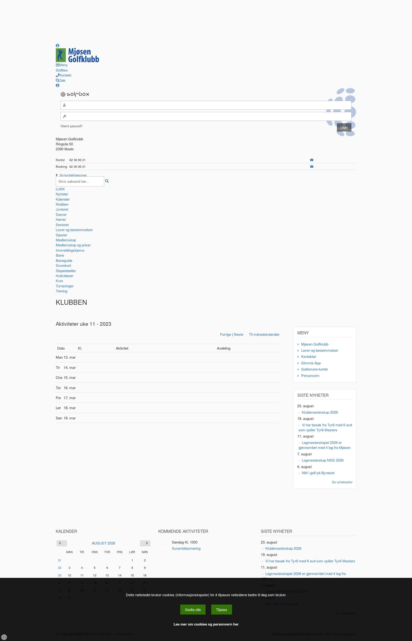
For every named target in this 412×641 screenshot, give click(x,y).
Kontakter (308, 356)
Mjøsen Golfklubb (314, 343)
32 (59, 567)
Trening (61, 290)
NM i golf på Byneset (318, 472)
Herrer (61, 219)
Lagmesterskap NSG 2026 (323, 460)
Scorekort (63, 265)
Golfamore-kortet (314, 368)
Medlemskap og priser (73, 244)
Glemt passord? (71, 126)
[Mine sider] (57, 45)
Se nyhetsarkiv (342, 482)
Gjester (61, 234)
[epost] (311, 160)
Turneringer (64, 285)
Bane (60, 255)
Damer (61, 214)
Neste (238, 334)
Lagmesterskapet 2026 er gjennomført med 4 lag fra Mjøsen (324, 445)
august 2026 (103, 542)
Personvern (310, 375)
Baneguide (64, 260)
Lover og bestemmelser (74, 229)
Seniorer (62, 224)
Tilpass (221, 609)
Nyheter (62, 193)
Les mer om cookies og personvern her (206, 624)
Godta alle (193, 609)
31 (59, 560)
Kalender (63, 199)
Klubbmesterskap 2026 (320, 412)
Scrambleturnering (186, 548)
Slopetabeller (66, 270)
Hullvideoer (64, 275)
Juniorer (62, 209)
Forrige (225, 334)
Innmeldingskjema (70, 250)
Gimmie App (311, 362)
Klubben (62, 204)
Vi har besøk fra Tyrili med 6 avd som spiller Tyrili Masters (325, 427)
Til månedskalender (264, 334)
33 (59, 575)
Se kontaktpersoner (73, 175)
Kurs (59, 280)
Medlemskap (66, 239)
